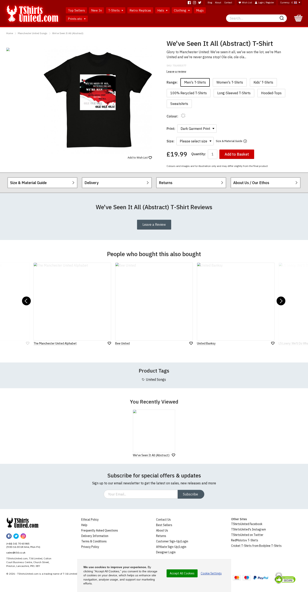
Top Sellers (76, 10)
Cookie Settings (211, 573)
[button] (26, 301)
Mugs (200, 10)
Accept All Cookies (182, 573)
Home (9, 33)
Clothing (180, 10)
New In (96, 10)
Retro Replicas (140, 10)
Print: (171, 128)
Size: (170, 141)
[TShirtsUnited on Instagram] (194, 2)
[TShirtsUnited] (22, 522)
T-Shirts (114, 10)
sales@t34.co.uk (15, 552)
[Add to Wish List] (173, 455)
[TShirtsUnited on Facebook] (189, 2)
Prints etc (75, 19)
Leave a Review (154, 224)
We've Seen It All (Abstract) (67, 33)
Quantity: (198, 154)
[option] (23, 49)
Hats (161, 10)
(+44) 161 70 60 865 (18, 543)
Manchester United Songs (32, 33)
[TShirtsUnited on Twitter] (199, 2)
